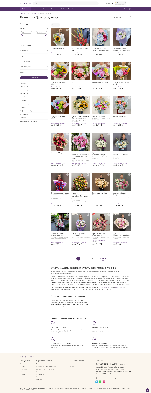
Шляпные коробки (26, 104)
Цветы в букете (25, 90)
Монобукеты (24, 97)
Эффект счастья (98, 116)
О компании (40, 374)
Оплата (46, 9)
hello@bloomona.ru (117, 364)
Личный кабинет (75, 363)
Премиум (23, 100)
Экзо (73, 82)
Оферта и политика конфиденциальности (49, 363)
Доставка (37, 9)
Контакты (55, 9)
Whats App (118, 287)
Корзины (23, 107)
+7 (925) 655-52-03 (104, 287)
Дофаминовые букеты (27, 111)
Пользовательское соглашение (46, 366)
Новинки (23, 117)
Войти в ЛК (65, 9)
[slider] (22, 35)
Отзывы (74, 9)
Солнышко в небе (57, 48)
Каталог (27, 9)
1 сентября (24, 114)
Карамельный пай (119, 116)
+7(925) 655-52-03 (107, 3)
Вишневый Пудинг (58, 153)
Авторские (24, 86)
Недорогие (24, 93)
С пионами (55, 25)
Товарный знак (40, 377)
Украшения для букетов (28, 121)
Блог (37, 371)
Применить (34, 77)
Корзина (72, 366)
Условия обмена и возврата (45, 369)
